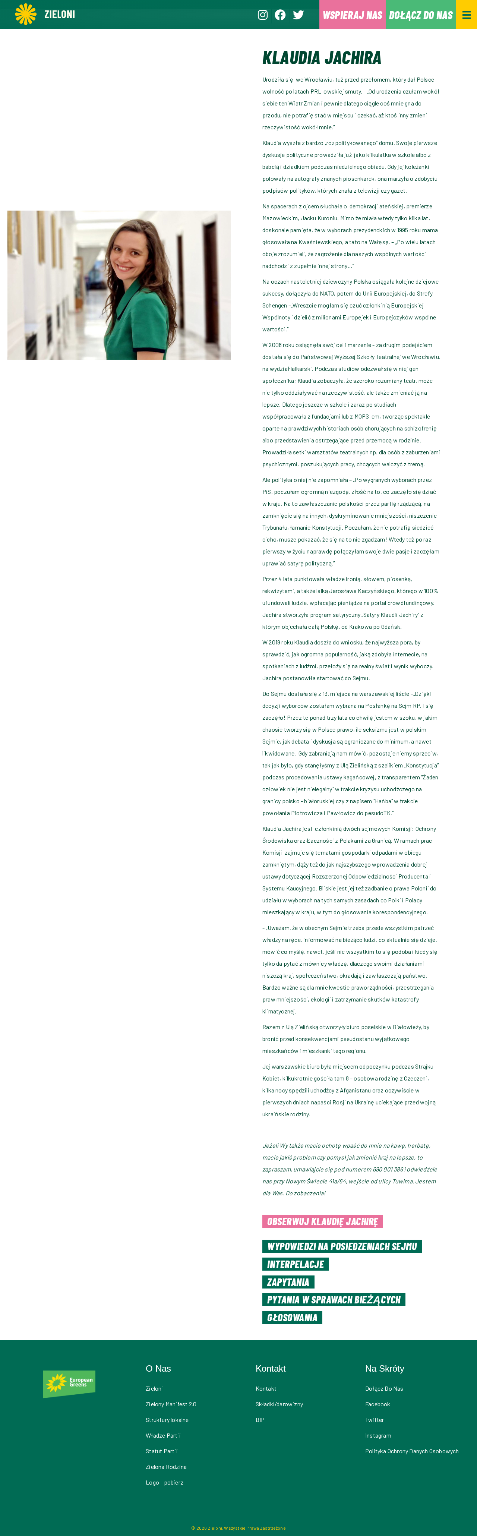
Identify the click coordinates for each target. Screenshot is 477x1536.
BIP (260, 1419)
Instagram (378, 1435)
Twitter (374, 1419)
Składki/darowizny (279, 1403)
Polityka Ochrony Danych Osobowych (412, 1450)
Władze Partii (163, 1435)
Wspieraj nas (352, 14)
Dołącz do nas (420, 14)
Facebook (378, 1403)
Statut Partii (162, 1450)
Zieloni (154, 1388)
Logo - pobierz (164, 1482)
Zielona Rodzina (166, 1466)
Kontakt (266, 1388)
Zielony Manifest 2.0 (171, 1403)
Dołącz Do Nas (384, 1388)
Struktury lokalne (167, 1419)
